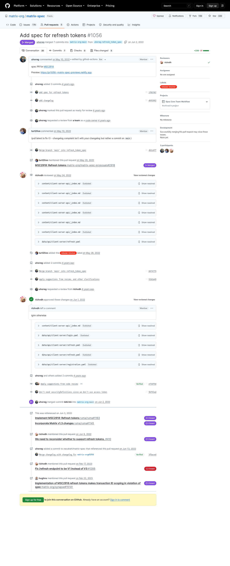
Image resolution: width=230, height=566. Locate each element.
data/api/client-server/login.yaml (60, 335)
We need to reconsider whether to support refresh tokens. (73, 439)
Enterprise (93, 5)
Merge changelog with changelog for (57, 455)
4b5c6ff (152, 150)
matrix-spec (35, 16)
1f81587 (152, 92)
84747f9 (152, 271)
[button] (89, 59)
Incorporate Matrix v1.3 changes (64, 423)
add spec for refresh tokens (54, 92)
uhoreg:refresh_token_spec (108, 42)
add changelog (46, 100)
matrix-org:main (78, 42)
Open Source (74, 5)
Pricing (110, 5)
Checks (81, 50)
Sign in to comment (120, 499)
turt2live (35, 131)
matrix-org (16, 16)
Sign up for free (33, 499)
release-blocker (68, 253)
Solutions (36, 5)
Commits (60, 50)
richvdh (39, 175)
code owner (91, 120)
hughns (43, 478)
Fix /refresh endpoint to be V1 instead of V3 (65, 468)
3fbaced (152, 455)
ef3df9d (152, 384)
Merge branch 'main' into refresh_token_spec (62, 150)
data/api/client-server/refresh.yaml (61, 242)
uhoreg (40, 42)
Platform (19, 5)
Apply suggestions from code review (59, 384)
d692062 (152, 100)
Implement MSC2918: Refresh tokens (67, 417)
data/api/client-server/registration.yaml (64, 364)
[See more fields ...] (207, 101)
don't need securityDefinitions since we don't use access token (73, 392)
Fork (197, 16)
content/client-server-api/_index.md (61, 184)
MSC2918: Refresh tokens (75, 165)
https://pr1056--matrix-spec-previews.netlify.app (66, 72)
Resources (53, 5)
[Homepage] (7, 5)
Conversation (36, 50)
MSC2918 (49, 66)
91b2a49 (152, 279)
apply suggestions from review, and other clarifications (69, 279)
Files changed (104, 50)
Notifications (178, 16)
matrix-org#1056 (85, 455)
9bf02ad (152, 392)
